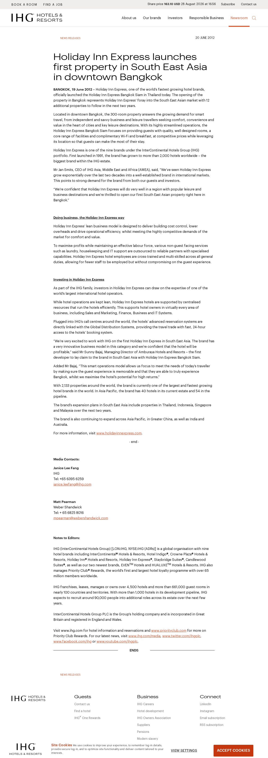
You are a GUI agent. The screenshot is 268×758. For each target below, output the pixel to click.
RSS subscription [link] (211, 725)
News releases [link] (70, 38)
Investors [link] (175, 18)
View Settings (184, 750)
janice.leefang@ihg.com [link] (72, 484)
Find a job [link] (53, 4)
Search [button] (254, 18)
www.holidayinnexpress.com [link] (119, 433)
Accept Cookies (233, 750)
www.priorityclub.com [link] (168, 630)
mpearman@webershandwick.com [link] (80, 518)
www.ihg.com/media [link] (144, 636)
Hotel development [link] (150, 711)
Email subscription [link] (212, 718)
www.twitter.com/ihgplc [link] (181, 636)
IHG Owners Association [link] (154, 718)
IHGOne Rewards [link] (87, 718)
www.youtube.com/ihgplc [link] (117, 641)
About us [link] (129, 18)
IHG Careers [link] (145, 704)
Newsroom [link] (239, 18)
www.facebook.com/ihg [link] (72, 641)
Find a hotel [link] (82, 711)
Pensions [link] (143, 732)
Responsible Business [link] (206, 18)
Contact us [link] (248, 4)
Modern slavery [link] (147, 738)
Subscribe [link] (228, 4)
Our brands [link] (152, 18)
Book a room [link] (24, 4)
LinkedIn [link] (205, 704)
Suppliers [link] (143, 725)
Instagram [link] (207, 711)
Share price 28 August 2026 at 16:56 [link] (182, 4)
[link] (43, 23)
